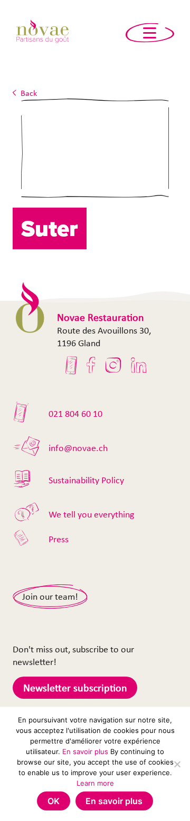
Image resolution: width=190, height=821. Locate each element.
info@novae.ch (78, 448)
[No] (177, 764)
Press (59, 539)
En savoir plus (85, 751)
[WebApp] (71, 365)
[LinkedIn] (139, 365)
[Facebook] (91, 365)
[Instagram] (113, 365)
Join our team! (50, 596)
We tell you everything (91, 514)
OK (54, 801)
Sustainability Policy (86, 480)
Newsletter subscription (75, 688)
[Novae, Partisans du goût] (42, 33)
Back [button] (29, 93)
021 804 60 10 (75, 413)
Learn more (95, 783)
